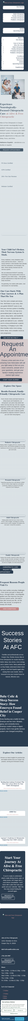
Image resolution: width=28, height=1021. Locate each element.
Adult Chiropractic (18, 14)
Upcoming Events (18, 31)
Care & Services (18, 10)
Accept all (20, 1010)
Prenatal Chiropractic (17, 18)
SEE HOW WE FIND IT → (11, 338)
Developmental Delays (10, 788)
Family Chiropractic (18, 16)
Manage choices (14, 1013)
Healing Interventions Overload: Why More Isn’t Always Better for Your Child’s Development (12, 784)
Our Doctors (20, 7)
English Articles (19, 788)
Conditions (20, 23)
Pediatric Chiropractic (17, 19)
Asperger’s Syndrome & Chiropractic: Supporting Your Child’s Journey (13, 839)
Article (5, 788)
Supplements (19, 34)
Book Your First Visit (19, 1018)
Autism (10, 842)
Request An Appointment (6, 571)
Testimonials (20, 25)
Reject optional (7, 1010)
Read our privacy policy (15, 1007)
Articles (22, 29)
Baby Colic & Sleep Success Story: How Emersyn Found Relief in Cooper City (11, 705)
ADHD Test (12, 812)
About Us (21, 5)
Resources (20, 27)
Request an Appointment (7, 897)
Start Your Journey (11, 380)
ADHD (8, 814)
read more (3, 845)
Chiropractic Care (10, 567)
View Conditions (9, 609)
